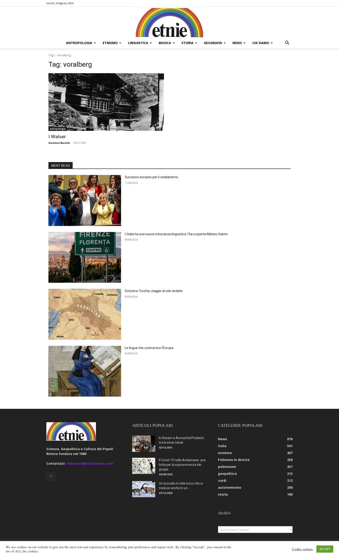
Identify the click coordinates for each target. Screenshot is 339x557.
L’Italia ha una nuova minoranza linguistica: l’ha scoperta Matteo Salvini (176, 234)
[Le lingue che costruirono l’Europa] (84, 371)
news (237, 43)
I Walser (57, 136)
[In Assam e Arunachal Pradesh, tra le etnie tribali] (143, 444)
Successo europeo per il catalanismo (151, 177)
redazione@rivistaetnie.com (89, 463)
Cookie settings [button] (302, 549)
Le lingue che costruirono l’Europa (149, 348)
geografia (213, 43)
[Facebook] (51, 476)
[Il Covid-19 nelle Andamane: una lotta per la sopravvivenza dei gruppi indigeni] (143, 466)
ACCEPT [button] (324, 549)
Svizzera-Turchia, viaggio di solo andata (153, 291)
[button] (287, 43)
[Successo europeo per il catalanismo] (84, 200)
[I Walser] (106, 102)
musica (165, 43)
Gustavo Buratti (59, 143)
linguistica (138, 43)
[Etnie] (169, 22)
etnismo (110, 43)
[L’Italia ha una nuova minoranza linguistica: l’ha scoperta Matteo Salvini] (84, 257)
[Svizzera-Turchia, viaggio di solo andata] (84, 314)
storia (187, 43)
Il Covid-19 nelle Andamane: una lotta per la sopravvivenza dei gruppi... (182, 464)
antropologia (79, 43)
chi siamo (260, 43)
